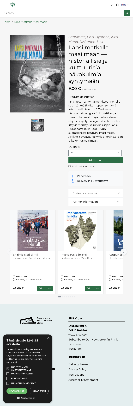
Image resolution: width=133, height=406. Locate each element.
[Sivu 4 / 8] (66, 296)
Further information (85, 201)
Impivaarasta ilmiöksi (74, 254)
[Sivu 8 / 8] (74, 296)
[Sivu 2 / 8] (62, 296)
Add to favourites (83, 166)
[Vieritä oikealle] (123, 252)
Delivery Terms (78, 364)
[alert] (27, 368)
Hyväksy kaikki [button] (16, 391)
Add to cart (95, 160)
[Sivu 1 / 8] (59, 296)
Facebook (74, 344)
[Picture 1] (37, 125)
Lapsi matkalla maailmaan (30, 22)
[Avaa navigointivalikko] (5, 5)
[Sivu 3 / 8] (64, 296)
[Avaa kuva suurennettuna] (37, 73)
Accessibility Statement (83, 379)
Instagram (75, 348)
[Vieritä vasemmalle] (10, 252)
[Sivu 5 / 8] (68, 296)
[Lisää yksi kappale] (118, 153)
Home (7, 22)
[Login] (112, 5)
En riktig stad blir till (26, 254)
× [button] (48, 338)
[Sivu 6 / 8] (70, 296)
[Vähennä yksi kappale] (71, 153)
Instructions (76, 374)
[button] (125, 5)
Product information (85, 193)
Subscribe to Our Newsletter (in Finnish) (94, 339)
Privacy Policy (77, 369)
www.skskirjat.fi (78, 335)
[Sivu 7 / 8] (72, 296)
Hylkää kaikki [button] (39, 391)
